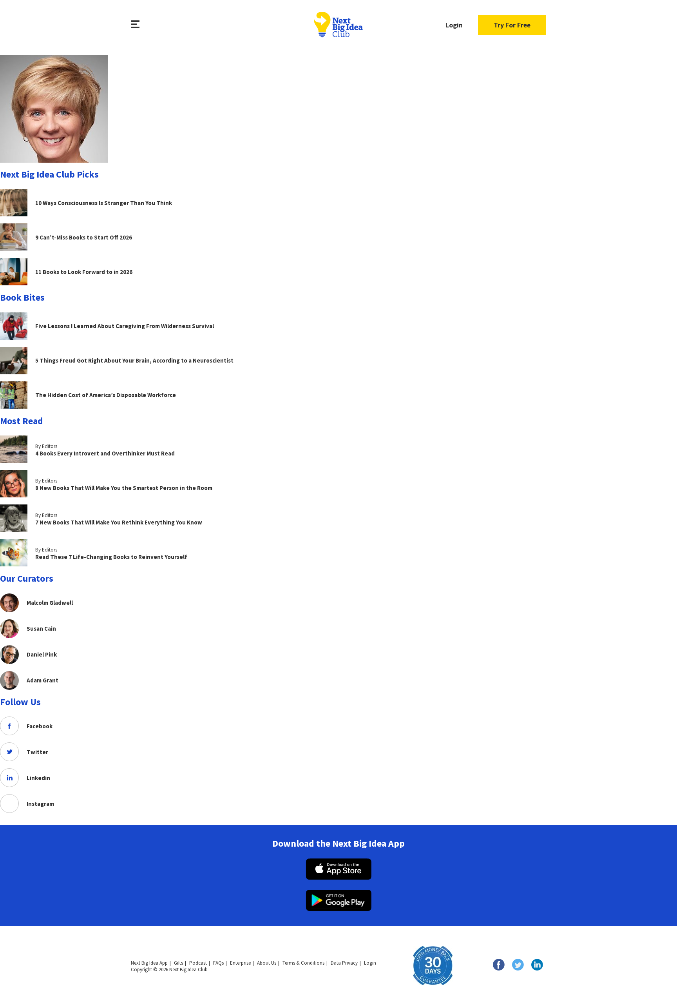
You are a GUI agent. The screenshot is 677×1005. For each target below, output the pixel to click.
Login (454, 24)
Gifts (178, 963)
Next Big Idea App (149, 963)
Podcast (198, 963)
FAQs (218, 963)
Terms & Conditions (303, 963)
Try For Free (512, 24)
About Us (266, 963)
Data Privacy (344, 963)
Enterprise (240, 963)
